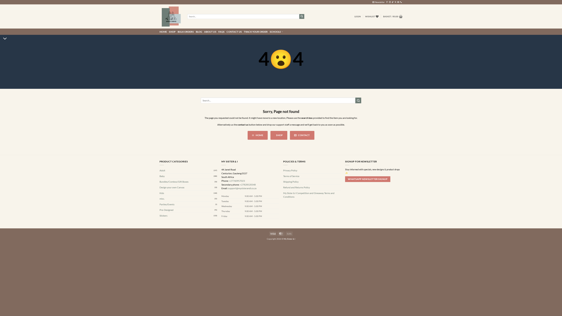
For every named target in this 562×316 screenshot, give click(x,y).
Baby (162, 176)
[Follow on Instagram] (390, 2)
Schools (275, 31)
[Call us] (401, 2)
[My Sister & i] (171, 16)
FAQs (221, 31)
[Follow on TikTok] (393, 2)
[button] (378, 2)
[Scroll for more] (5, 38)
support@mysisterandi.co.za (242, 188)
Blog (199, 31)
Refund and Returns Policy (296, 187)
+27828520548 (248, 184)
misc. (162, 198)
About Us (210, 31)
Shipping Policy (291, 181)
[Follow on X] (395, 2)
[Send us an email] (398, 2)
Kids (162, 193)
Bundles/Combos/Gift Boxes (174, 181)
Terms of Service (291, 176)
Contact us (234, 31)
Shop (172, 31)
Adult (162, 170)
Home (163, 31)
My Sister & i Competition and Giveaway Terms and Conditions (308, 195)
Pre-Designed (166, 209)
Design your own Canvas (172, 187)
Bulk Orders (186, 31)
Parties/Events (167, 204)
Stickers (163, 215)
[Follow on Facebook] (387, 2)
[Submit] (301, 16)
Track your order (256, 31)
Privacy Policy (290, 170)
